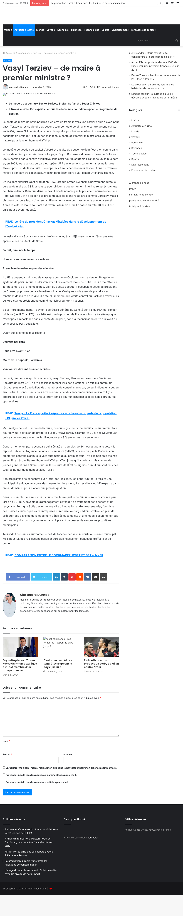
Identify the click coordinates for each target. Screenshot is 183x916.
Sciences (76, 51)
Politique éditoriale (139, 227)
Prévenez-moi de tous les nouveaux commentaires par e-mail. (41, 796)
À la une (20, 74)
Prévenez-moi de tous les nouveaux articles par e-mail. (37, 803)
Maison (8, 51)
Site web (68, 775)
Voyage (51, 51)
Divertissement (120, 51)
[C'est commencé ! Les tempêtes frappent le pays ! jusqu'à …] (61, 668)
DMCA (132, 209)
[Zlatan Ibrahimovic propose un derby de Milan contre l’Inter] (101, 668)
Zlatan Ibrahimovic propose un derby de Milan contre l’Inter (101, 685)
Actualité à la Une (24, 51)
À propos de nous (139, 203)
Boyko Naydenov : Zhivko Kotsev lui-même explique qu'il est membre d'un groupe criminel (20, 686)
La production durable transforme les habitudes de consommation (88, 3)
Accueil (9, 74)
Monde (40, 51)
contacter (93, 858)
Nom (6, 762)
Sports (105, 51)
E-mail (7, 775)
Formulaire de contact (143, 51)
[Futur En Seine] (30, 26)
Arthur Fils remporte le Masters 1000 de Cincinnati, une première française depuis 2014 (155, 87)
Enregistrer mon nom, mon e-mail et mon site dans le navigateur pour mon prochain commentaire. (61, 789)
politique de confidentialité (144, 221)
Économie (63, 51)
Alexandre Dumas (18, 108)
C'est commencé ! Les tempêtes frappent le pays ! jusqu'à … (57, 685)
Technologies (91, 51)
